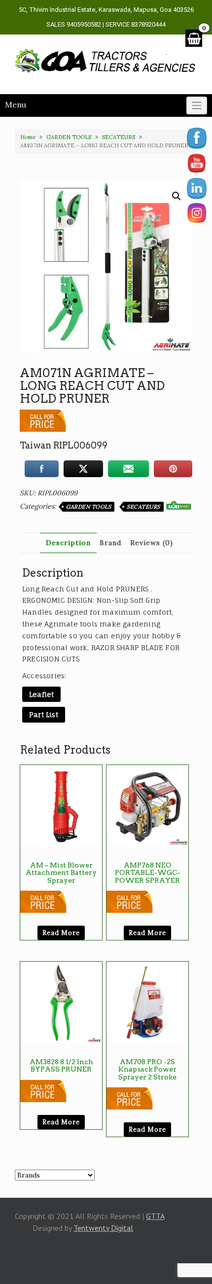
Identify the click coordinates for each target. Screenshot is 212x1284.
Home (27, 137)
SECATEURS (118, 137)
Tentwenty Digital (103, 1228)
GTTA (155, 1216)
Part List (43, 714)
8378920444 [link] (148, 24)
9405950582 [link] (84, 24)
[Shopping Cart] (193, 38)
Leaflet (41, 694)
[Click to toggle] (196, 105)
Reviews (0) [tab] (151, 542)
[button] (176, 196)
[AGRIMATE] (179, 505)
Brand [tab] (110, 542)
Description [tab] (68, 542)
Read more (61, 933)
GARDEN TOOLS (68, 137)
